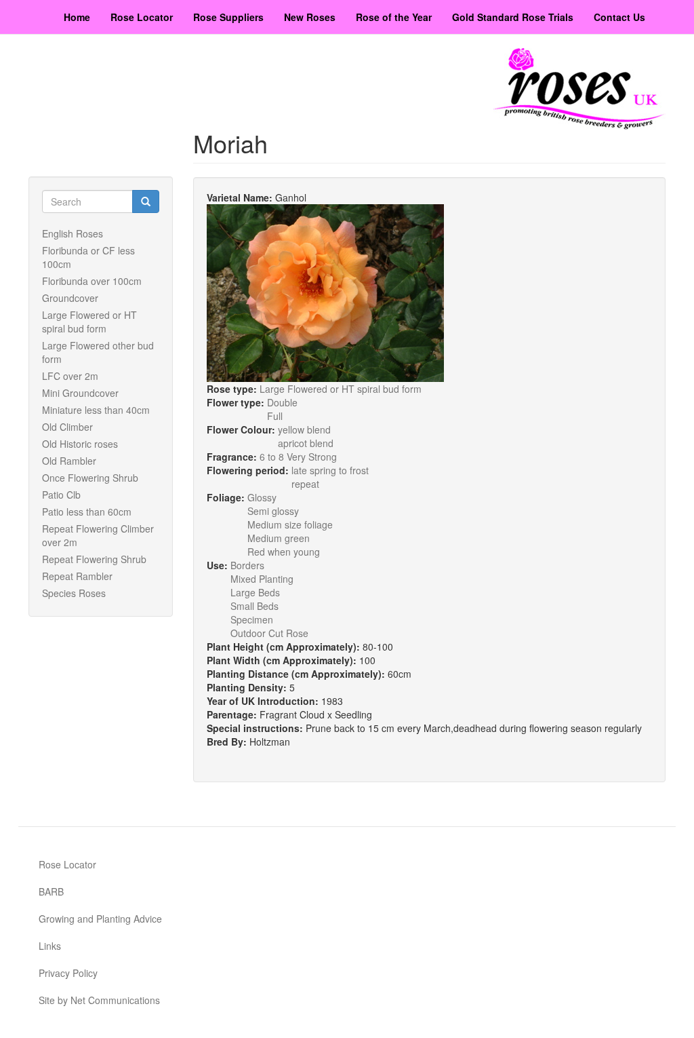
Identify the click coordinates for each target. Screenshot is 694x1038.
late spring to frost (330, 470)
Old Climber (67, 427)
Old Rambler (69, 460)
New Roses (309, 17)
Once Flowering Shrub (90, 477)
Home (77, 17)
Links (50, 946)
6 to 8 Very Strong (298, 456)
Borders (247, 565)
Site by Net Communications (99, 1000)
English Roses (72, 233)
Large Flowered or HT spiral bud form (89, 321)
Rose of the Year (394, 17)
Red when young (283, 551)
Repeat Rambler (77, 576)
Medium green (278, 538)
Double (282, 402)
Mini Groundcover (80, 393)
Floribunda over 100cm (92, 281)
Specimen (251, 619)
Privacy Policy (68, 973)
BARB (51, 891)
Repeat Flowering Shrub (94, 559)
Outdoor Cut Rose (269, 633)
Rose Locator (141, 17)
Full (275, 416)
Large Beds (255, 592)
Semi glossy (273, 511)
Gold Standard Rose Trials (512, 17)
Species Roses (74, 593)
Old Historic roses (80, 443)
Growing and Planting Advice (100, 918)
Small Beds (254, 606)
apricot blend (305, 443)
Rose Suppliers (228, 17)
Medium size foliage (290, 524)
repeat (305, 484)
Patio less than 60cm (86, 511)
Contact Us (619, 17)
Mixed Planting (261, 578)
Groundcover (70, 298)
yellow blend (304, 429)
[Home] (579, 89)
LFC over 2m (70, 376)
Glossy (262, 497)
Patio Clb (61, 494)
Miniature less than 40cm (96, 410)
